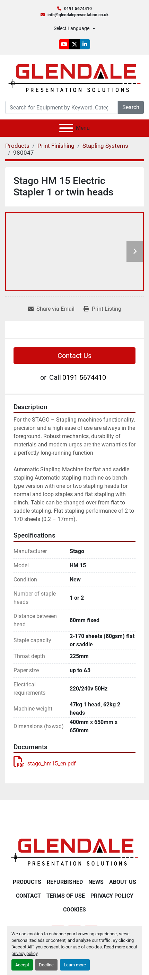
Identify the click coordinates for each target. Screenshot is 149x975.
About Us (122, 882)
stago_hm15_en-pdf (51, 763)
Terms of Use (65, 895)
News (96, 882)
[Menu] (66, 128)
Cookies (74, 909)
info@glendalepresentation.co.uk (77, 14)
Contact (28, 895)
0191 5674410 (78, 8)
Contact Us (74, 355)
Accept (22, 964)
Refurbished (65, 882)
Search (130, 107)
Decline (46, 964)
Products (27, 882)
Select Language (71, 28)
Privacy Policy (111, 895)
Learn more (75, 964)
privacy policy (24, 953)
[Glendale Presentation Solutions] (74, 852)
